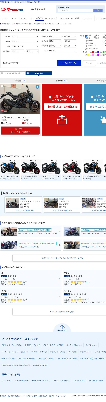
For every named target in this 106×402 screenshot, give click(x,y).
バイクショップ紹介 (57, 352)
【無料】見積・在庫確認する (62, 106)
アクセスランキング (39, 352)
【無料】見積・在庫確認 (19, 130)
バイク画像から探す (95, 380)
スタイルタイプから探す (41, 380)
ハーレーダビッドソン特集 (67, 359)
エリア (31, 18)
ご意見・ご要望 (31, 396)
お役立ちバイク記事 (32, 345)
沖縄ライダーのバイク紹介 (12, 345)
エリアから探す (79, 380)
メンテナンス (64, 18)
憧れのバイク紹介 (8, 359)
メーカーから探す (21, 380)
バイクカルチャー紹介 (26, 359)
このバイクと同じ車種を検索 (23, 211)
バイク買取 (75, 18)
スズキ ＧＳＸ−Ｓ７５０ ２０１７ (15, 117)
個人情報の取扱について (16, 396)
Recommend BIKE (40, 365)
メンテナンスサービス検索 (53, 345)
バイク (5, 18)
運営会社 (52, 396)
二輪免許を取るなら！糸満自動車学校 (16, 365)
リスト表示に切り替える (14, 73)
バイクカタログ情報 (45, 359)
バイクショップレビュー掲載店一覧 (15, 352)
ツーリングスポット (74, 345)
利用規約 (3, 396)
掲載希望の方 (42, 396)
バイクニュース (86, 352)
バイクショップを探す (61, 380)
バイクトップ (7, 380)
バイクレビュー (87, 18)
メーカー (14, 18)
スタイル (23, 18)
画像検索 (39, 18)
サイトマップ (60, 396)
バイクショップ (51, 18)
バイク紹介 (72, 352)
